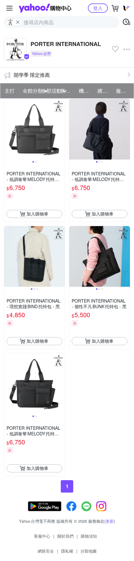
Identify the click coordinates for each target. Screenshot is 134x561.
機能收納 (86, 90)
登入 (98, 8)
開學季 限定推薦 (32, 74)
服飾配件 (123, 90)
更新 (110, 521)
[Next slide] (61, 129)
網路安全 (46, 551)
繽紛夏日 (105, 90)
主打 (10, 90)
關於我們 (65, 536)
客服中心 (42, 536)
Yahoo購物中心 (45, 8)
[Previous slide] (8, 129)
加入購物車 (37, 214)
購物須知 (89, 536)
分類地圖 (88, 551)
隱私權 (67, 551)
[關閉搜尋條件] (18, 22)
